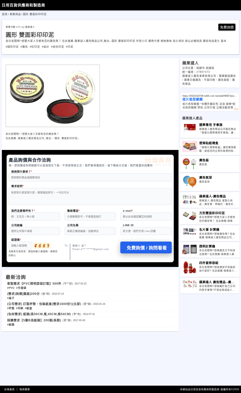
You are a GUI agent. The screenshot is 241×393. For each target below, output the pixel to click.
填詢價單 (24, 389)
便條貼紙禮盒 (208, 143)
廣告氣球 (205, 177)
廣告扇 (204, 160)
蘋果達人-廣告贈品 (212, 196)
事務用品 (15, 14)
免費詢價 (227, 27)
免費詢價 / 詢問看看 (147, 247)
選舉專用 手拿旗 (211, 124)
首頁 (5, 14)
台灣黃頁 (9, 389)
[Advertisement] (90, 357)
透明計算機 (207, 246)
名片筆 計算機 (209, 229)
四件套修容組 (208, 263)
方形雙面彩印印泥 (212, 213)
